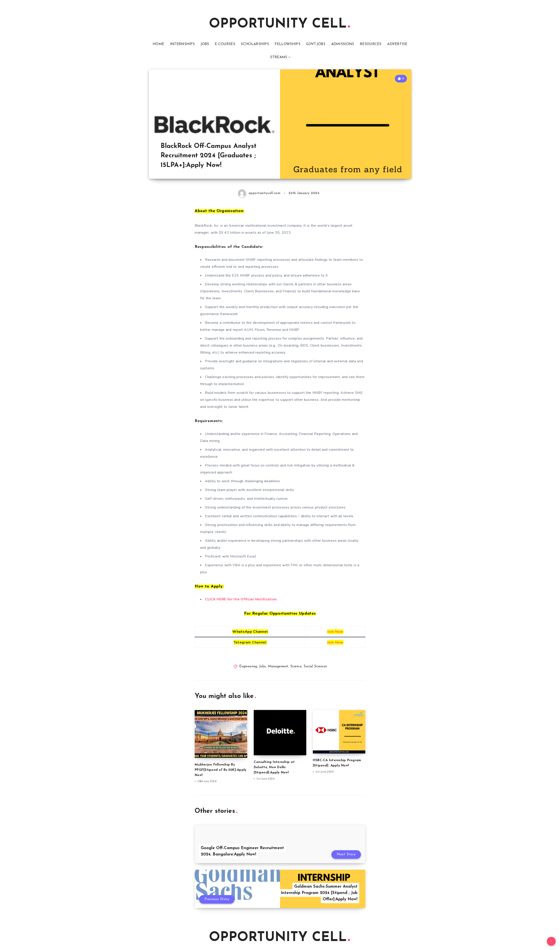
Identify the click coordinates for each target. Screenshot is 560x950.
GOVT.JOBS (315, 44)
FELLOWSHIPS (287, 44)
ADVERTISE (397, 44)
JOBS (205, 44)
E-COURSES (225, 44)
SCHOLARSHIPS (255, 44)
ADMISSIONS (342, 44)
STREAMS (278, 57)
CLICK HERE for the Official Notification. (241, 599)
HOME (158, 44)
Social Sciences (315, 666)
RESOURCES (371, 44)
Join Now (335, 631)
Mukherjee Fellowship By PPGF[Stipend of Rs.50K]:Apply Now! (220, 770)
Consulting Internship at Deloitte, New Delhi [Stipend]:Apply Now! (274, 767)
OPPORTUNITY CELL (278, 24)
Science (296, 666)
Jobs (262, 666)
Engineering (248, 666)
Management (278, 666)
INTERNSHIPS (182, 44)
